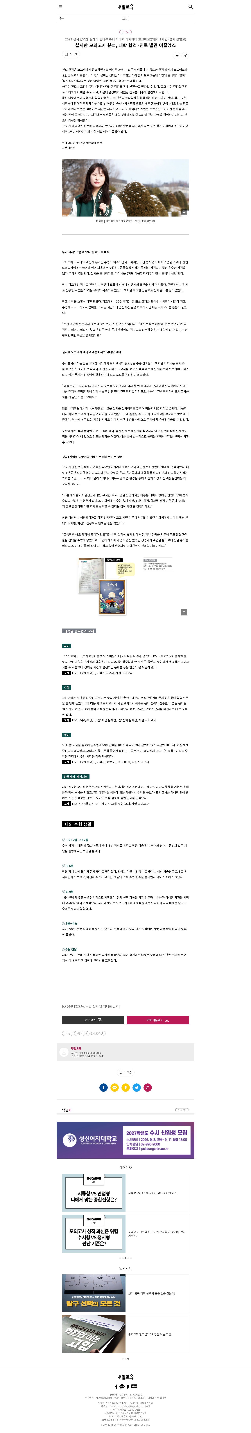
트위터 (136, 1087)
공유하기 (176, 55)
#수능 (68, 1033)
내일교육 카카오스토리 (127, 1386)
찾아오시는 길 (136, 1394)
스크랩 (73, 54)
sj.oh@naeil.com (92, 1052)
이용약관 (89, 1397)
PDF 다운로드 (155, 1020)
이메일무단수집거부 (157, 1397)
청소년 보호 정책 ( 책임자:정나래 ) (129, 1397)
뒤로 (61, 18)
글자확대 (185, 55)
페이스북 (103, 1087)
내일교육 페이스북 (116, 1386)
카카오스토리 (125, 1087)
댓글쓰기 (182, 1110)
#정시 (80, 1033)
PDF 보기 (90, 1020)
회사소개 (113, 1394)
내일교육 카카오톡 (122, 1386)
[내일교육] (125, 7)
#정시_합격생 (96, 1033)
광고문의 (123, 1394)
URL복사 (148, 1087)
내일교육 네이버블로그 (134, 1386)
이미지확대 (184, 211)
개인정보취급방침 (104, 1397)
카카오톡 (114, 1087)
